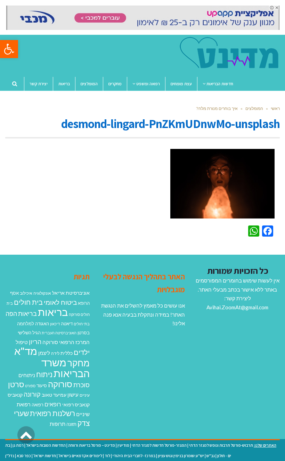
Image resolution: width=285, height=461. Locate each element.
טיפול (22, 342)
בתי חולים (82, 323)
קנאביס (15, 395)
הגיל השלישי (29, 332)
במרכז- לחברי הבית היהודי (134, 455)
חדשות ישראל (44, 455)
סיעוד (41, 385)
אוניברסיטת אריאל (71, 293)
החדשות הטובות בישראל (46, 445)
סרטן (16, 384)
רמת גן (18, 445)
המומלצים (254, 108)
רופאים (52, 404)
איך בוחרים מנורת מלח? (217, 108)
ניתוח (44, 374)
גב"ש (210, 455)
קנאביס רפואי (76, 404)
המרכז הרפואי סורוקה (66, 342)
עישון (73, 394)
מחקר (78, 362)
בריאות (53, 312)
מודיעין (123, 445)
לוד (107, 455)
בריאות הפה (21, 313)
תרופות (57, 424)
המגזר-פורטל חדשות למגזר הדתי (159, 445)
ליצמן (44, 353)
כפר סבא (24, 455)
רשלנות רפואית (52, 413)
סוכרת (81, 385)
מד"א (25, 351)
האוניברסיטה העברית (59, 333)
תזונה (71, 424)
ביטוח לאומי (60, 302)
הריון (35, 341)
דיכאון (55, 323)
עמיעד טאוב (54, 395)
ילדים (82, 352)
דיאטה (67, 323)
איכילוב (26, 293)
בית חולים (28, 302)
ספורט (30, 385)
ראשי (275, 108)
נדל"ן (9, 455)
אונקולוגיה (42, 293)
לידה (55, 353)
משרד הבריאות (65, 368)
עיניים (85, 395)
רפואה (37, 404)
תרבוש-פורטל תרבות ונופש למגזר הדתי (221, 445)
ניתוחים (26, 375)
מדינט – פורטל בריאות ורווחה (91, 445)
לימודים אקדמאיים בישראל (80, 455)
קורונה (32, 394)
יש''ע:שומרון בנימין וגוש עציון (181, 455)
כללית (66, 353)
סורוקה (60, 384)
